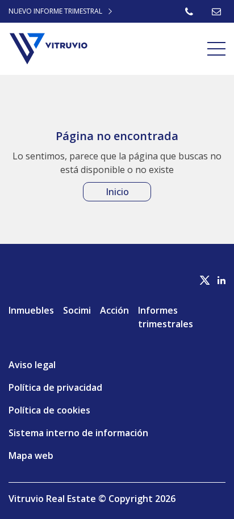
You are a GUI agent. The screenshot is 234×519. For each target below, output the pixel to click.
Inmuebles (31, 310)
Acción (114, 310)
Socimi (77, 310)
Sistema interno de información (78, 433)
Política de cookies (49, 410)
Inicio (117, 191)
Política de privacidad (55, 387)
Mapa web (31, 455)
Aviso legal (32, 364)
